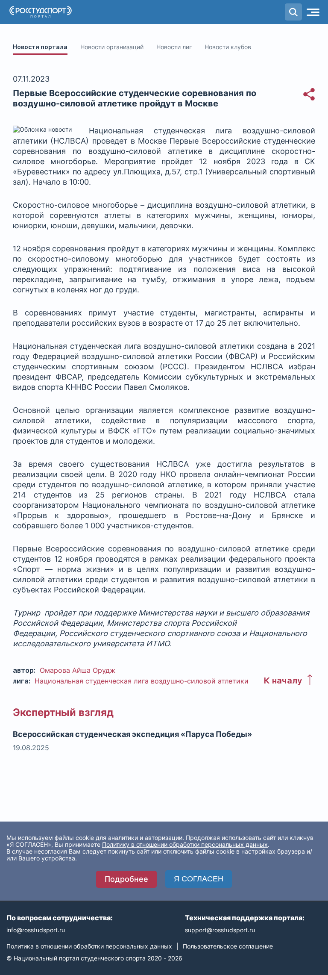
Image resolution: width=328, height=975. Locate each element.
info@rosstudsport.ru (35, 930)
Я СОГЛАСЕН (198, 879)
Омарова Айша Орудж (77, 670)
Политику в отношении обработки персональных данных (185, 844)
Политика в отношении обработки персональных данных (89, 946)
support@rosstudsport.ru (220, 930)
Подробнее (126, 879)
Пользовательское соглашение (228, 946)
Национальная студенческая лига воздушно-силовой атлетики (142, 681)
